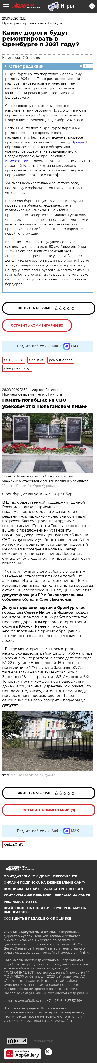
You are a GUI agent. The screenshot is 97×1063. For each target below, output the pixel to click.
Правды (78, 142)
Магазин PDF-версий (63, 889)
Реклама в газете (20, 902)
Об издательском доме (27, 876)
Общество (31, 58)
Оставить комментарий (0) (37, 325)
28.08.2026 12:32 (14, 390)
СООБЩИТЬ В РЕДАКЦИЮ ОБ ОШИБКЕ (37, 919)
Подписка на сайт (22, 889)
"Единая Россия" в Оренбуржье (28, 486)
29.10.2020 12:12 (14, 18)
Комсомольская (18, 161)
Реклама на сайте (72, 895)
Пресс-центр (65, 876)
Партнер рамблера (42, 1041)
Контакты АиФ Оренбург (27, 895)
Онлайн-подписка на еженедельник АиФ (44, 883)
